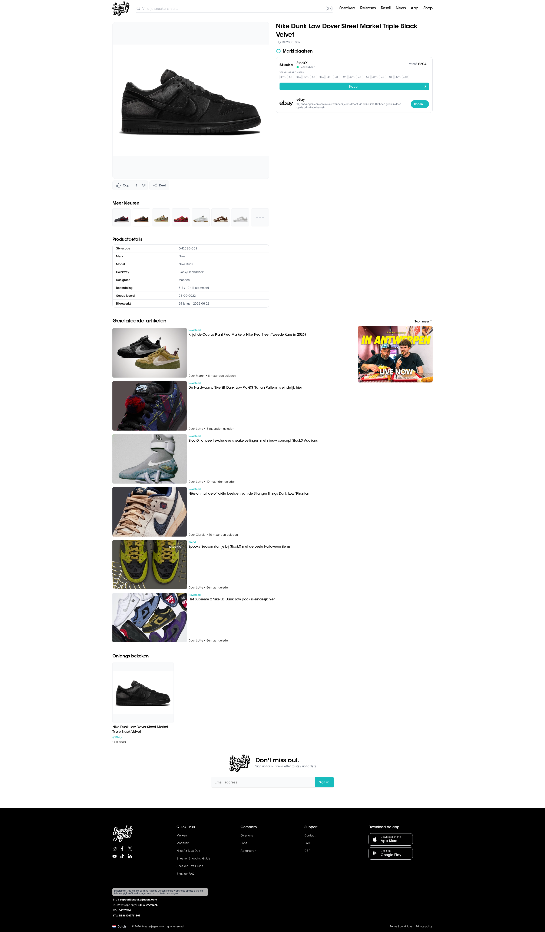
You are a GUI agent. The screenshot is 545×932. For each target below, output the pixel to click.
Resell (386, 8)
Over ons (247, 835)
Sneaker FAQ (185, 873)
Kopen (388, 86)
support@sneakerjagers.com (138, 900)
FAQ (307, 843)
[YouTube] (114, 856)
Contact (310, 835)
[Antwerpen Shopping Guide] (395, 354)
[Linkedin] (130, 856)
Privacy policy (424, 926)
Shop (428, 8)
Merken (181, 835)
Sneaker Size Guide (189, 866)
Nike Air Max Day (188, 850)
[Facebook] (122, 848)
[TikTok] (122, 856)
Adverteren (248, 850)
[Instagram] (114, 848)
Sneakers (347, 8)
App (414, 8)
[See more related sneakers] (260, 217)
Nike (182, 256)
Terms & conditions (401, 926)
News (401, 8)
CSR (307, 850)
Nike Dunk (186, 264)
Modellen (182, 843)
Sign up (324, 782)
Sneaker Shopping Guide (193, 858)
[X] (130, 848)
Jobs (244, 843)
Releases (368, 8)
